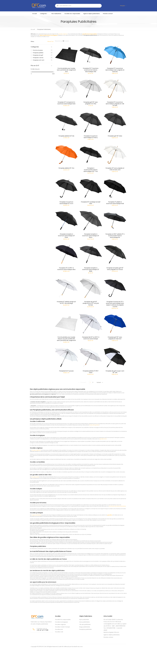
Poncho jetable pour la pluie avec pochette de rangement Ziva (66, 70)
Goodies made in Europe (62, 627)
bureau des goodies (94, 425)
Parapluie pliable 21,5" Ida (66, 136)
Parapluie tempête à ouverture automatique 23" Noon (90, 235)
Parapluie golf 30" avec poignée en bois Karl (115, 338)
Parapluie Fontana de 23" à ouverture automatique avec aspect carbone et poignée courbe (115, 304)
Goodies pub (59, 629)
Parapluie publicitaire (85, 629)
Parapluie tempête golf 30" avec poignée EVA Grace (114, 268)
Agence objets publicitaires (112, 635)
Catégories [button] (35, 47)
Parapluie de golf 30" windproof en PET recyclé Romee (91, 303)
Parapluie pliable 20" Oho (66, 168)
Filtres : (33, 41)
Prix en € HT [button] (35, 65)
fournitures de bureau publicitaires (117, 506)
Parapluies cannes (38, 57)
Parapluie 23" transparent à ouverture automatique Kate (66, 103)
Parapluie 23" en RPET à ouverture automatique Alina (66, 268)
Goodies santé (35, 477)
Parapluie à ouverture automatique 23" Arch (66, 202)
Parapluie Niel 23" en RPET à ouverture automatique (90, 338)
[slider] (31, 71)
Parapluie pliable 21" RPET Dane (91, 371)
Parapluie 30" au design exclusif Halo (90, 202)
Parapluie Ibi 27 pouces (66, 371)
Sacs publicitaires (84, 622)
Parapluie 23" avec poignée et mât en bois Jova (115, 169)
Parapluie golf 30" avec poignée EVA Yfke (90, 103)
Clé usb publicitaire (85, 624)
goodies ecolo (103, 439)
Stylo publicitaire (84, 619)
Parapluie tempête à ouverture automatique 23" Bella (90, 269)
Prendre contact (108, 637)
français (122, 5)
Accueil (33, 29)
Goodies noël (59, 632)
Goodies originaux (36, 450)
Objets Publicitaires (85, 616)
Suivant (99, 382)
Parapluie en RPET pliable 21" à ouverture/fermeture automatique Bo (114, 235)
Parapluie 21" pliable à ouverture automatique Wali (115, 202)
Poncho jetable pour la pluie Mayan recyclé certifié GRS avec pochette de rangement (66, 338)
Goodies (58, 616)
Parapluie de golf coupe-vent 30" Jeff (115, 371)
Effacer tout (50, 41)
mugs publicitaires (36, 515)
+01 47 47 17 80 (42, 630)
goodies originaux (63, 34)
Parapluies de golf (38, 55)
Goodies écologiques (61, 622)
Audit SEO (61, 646)
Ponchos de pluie (38, 50)
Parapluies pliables (38, 53)
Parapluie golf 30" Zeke (115, 136)
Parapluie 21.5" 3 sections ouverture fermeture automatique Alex (90, 70)
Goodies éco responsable (62, 619)
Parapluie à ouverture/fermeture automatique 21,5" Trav (91, 169)
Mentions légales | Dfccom (111, 632)
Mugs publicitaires (84, 627)
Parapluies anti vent (38, 60)
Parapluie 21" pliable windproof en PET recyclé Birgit (66, 302)
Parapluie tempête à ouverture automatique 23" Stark (66, 235)
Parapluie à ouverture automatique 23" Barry (91, 136)
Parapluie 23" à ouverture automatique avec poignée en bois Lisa (114, 70)
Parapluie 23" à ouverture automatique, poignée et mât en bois (115, 103)
